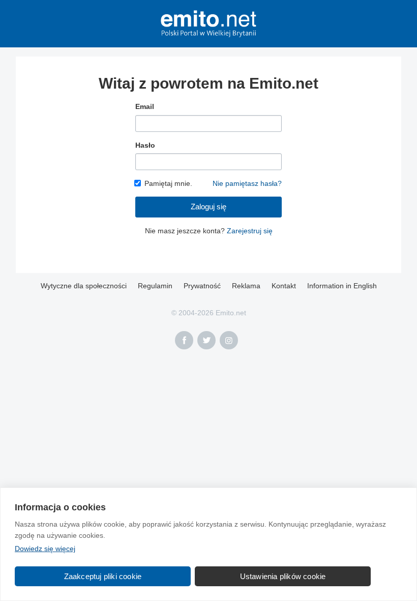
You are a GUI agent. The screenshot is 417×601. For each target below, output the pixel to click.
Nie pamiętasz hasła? (247, 183)
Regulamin (155, 286)
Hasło (145, 145)
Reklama (246, 286)
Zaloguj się (208, 206)
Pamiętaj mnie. (168, 183)
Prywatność (202, 286)
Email (144, 106)
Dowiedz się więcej (45, 548)
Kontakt (284, 286)
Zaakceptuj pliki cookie (103, 576)
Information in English (342, 286)
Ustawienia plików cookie (283, 576)
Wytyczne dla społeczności (84, 286)
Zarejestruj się (250, 231)
